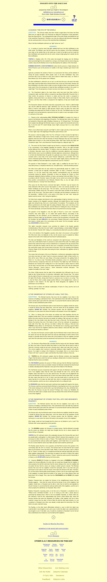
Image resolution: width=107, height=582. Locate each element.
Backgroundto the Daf (46, 545)
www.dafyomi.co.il (59, 12)
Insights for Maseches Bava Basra (53, 524)
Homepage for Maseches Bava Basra (53, 528)
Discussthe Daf (52, 560)
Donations (60, 575)
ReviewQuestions (54, 545)
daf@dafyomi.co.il (48, 12)
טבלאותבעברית (51, 555)
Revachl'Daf (63, 550)
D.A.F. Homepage (53, 536)
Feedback (46, 579)
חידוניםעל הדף (62, 555)
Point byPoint (61, 545)
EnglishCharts (57, 550)
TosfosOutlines (51, 550)
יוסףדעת (57, 555)
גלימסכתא (46, 560)
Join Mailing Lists (62, 568)
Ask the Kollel (44, 572)
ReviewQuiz (45, 555)
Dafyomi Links (59, 579)
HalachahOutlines (44, 550)
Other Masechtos (45, 568)
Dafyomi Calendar (60, 572)
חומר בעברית (48, 575)
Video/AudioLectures (60, 560)
